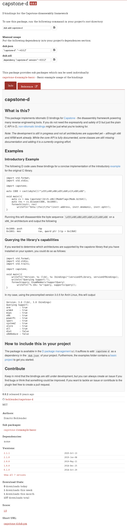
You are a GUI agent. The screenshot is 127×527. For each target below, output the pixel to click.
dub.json (7, 46)
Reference (27, 86)
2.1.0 (7, 457)
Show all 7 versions (15, 475)
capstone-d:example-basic (19, 77)
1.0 (5, 510)
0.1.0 (7, 470)
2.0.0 (7, 461)
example (115, 166)
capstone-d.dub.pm (15, 523)
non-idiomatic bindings (32, 126)
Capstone (69, 118)
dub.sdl (7, 55)
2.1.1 (7, 453)
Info (10, 85)
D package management (56, 351)
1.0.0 (7, 466)
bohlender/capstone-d (19, 399)
